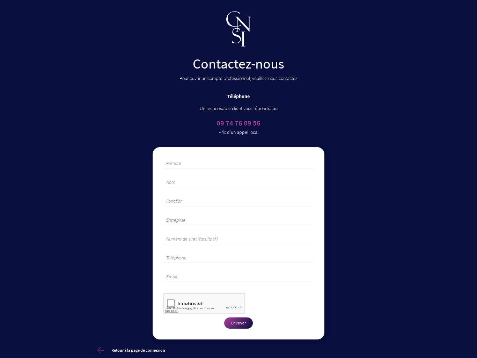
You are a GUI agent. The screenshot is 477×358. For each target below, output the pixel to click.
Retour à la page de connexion (138, 350)
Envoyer (238, 322)
